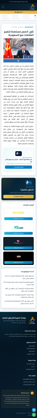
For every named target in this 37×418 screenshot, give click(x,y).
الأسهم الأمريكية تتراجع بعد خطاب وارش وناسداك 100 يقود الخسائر (18, 283)
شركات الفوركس (31, 354)
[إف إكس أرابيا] (32, 7)
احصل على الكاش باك (18, 196)
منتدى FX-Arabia (31, 364)
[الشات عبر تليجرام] (34, 410)
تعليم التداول (32, 351)
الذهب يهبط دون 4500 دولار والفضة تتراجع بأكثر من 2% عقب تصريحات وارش (19, 302)
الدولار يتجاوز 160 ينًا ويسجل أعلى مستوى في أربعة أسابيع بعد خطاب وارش (19, 289)
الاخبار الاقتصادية (29, 27)
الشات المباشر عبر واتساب (29, 385)
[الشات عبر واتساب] (34, 415)
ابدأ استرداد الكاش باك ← (18, 167)
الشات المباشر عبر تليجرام (29, 382)
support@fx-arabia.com (29, 379)
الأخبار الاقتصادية (31, 349)
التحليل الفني (32, 346)
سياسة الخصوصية (30, 369)
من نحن (33, 366)
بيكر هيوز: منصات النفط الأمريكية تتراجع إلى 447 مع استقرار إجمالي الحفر (19, 277)
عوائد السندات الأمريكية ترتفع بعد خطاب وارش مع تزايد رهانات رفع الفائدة (20, 295)
